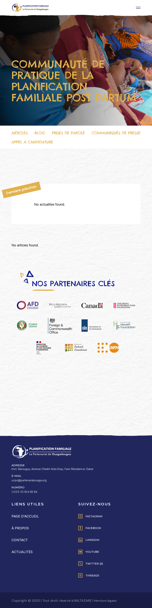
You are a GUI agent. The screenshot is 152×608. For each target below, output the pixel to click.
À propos (20, 528)
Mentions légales (105, 601)
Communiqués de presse (116, 133)
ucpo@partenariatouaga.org (29, 480)
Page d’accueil (25, 516)
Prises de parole (68, 133)
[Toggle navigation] (138, 8)
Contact (19, 540)
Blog (39, 133)
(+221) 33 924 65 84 (24, 492)
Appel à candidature (32, 142)
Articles (19, 133)
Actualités (22, 552)
